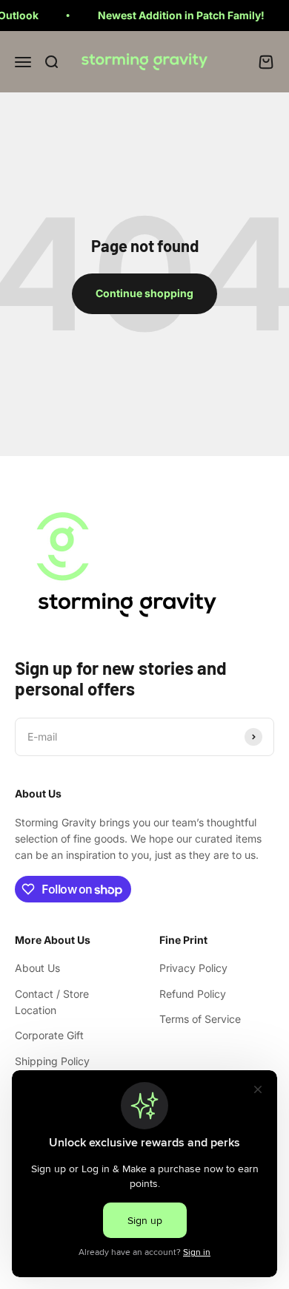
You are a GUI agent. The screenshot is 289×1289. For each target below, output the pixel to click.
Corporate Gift (49, 1035)
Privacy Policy (193, 968)
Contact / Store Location (52, 1001)
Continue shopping (144, 293)
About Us (37, 968)
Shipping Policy (52, 1061)
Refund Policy (192, 993)
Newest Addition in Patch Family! (175, 15)
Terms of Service (200, 1019)
